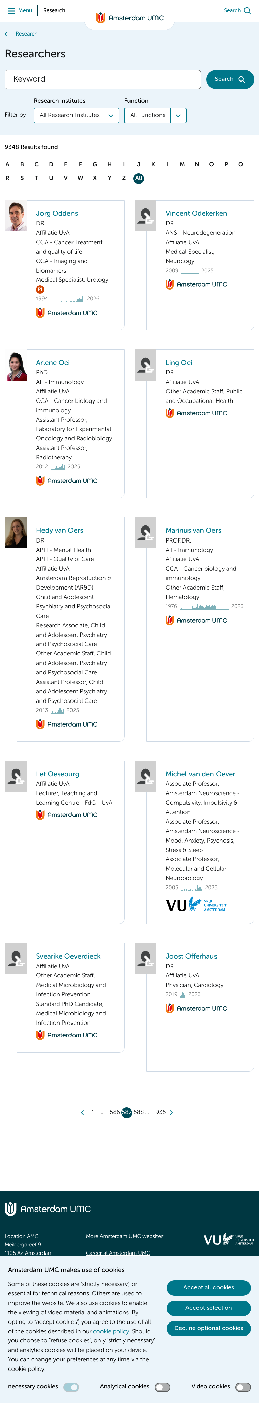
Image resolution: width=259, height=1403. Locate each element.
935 (160, 1113)
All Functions (147, 115)
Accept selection (208, 1308)
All (138, 179)
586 (115, 1113)
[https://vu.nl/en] (229, 1239)
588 (139, 1113)
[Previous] (83, 1113)
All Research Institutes (70, 115)
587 (127, 1113)
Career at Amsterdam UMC (118, 1253)
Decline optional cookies (208, 1328)
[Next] (171, 1113)
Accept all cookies (208, 1288)
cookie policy (111, 1332)
